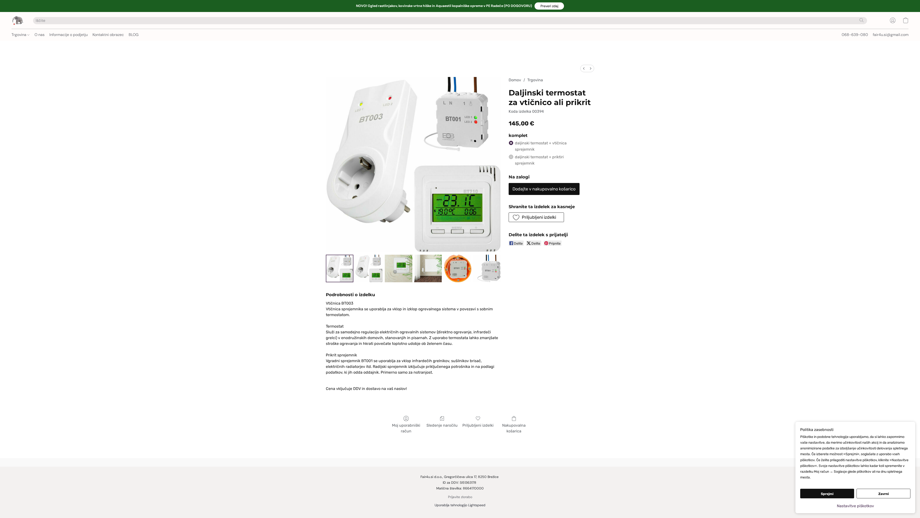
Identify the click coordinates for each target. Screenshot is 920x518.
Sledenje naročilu (442, 425)
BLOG (133, 34)
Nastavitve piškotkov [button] (855, 506)
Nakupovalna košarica (514, 428)
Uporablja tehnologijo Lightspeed (460, 505)
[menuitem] (584, 68)
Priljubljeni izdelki (478, 425)
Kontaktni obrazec (108, 34)
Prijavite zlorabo (460, 497)
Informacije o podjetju (68, 34)
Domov (515, 80)
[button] (549, 6)
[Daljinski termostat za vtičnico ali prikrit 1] (369, 268)
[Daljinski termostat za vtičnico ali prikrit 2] (398, 268)
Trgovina (19, 34)
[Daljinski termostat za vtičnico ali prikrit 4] (457, 268)
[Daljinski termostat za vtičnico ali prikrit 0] (339, 268)
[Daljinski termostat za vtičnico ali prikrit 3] (428, 268)
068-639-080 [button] (855, 34)
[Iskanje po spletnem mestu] (861, 20)
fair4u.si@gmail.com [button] (890, 34)
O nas (39, 34)
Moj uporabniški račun (406, 428)
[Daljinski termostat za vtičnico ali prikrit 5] (487, 268)
